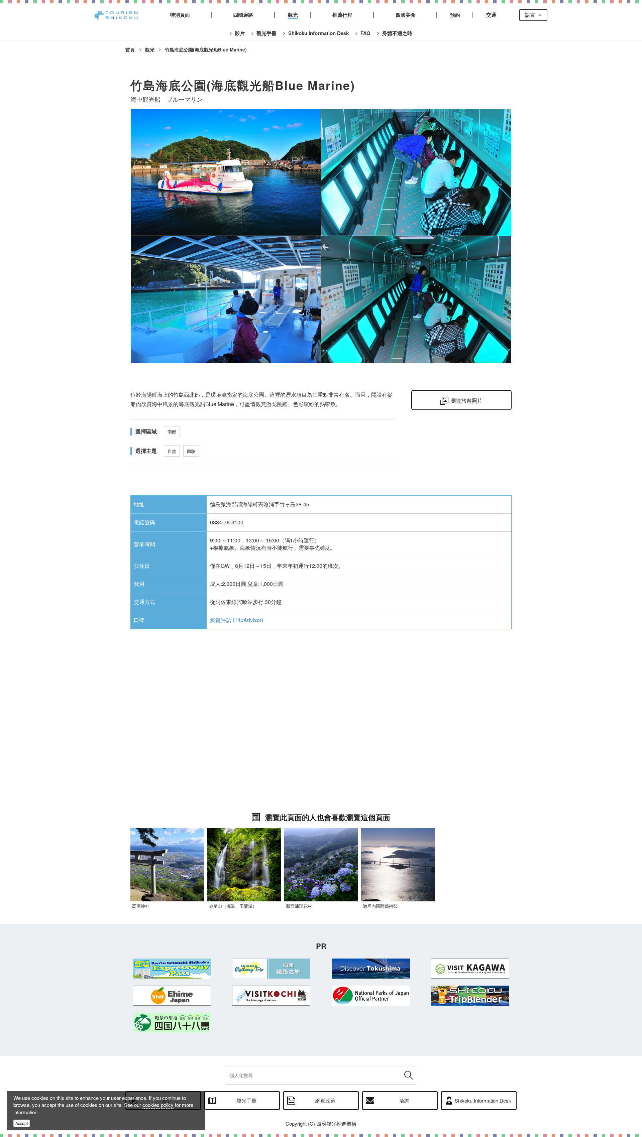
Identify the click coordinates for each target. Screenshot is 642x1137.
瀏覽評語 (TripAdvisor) (236, 620)
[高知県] (271, 996)
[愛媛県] (171, 996)
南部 (172, 431)
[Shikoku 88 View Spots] (171, 1022)
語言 (530, 14)
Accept (21, 1123)
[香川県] (470, 969)
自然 (172, 451)
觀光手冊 (246, 1100)
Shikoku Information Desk (483, 1100)
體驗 (191, 451)
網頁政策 (325, 1100)
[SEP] (171, 969)
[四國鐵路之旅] (271, 969)
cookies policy (158, 1104)
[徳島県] (370, 969)
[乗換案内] (470, 996)
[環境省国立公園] (370, 996)
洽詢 (404, 1100)
